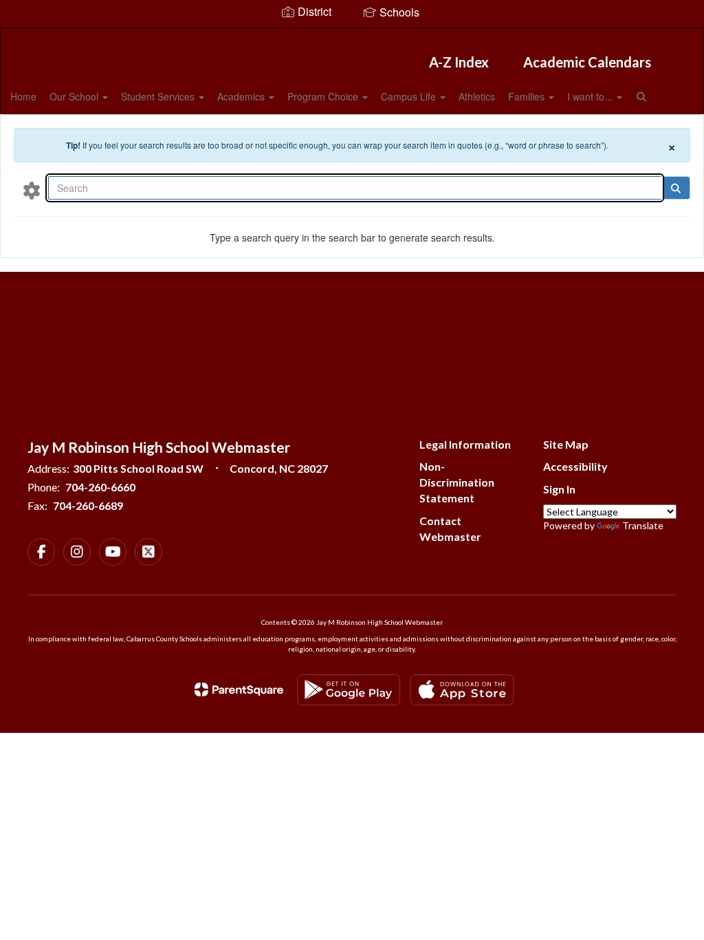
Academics (242, 96)
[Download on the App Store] (462, 689)
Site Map (565, 444)
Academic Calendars (587, 62)
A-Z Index (459, 62)
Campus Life (410, 96)
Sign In (559, 488)
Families (527, 96)
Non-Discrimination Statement (456, 482)
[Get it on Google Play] (348, 689)
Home (23, 96)
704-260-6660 (100, 486)
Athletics (477, 96)
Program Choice (324, 96)
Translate (642, 525)
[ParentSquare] (239, 689)
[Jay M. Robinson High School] (352, 36)
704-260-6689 (88, 505)
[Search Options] (31, 190)
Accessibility (575, 466)
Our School (75, 96)
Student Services (159, 96)
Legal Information (465, 444)
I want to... (591, 96)
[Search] (675, 188)
